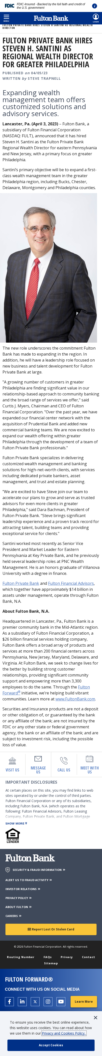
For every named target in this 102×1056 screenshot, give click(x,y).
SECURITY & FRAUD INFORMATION (37, 869)
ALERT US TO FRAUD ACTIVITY (27, 880)
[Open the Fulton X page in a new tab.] (35, 1001)
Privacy (67, 957)
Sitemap (51, 963)
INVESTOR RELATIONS (21, 889)
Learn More (84, 1001)
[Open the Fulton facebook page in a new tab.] (9, 1001)
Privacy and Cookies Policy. (64, 1033)
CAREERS (12, 916)
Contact (88, 957)
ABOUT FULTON (17, 907)
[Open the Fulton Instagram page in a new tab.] (48, 1001)
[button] (6, 18)
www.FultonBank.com (75, 699)
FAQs (48, 957)
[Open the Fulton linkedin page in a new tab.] (22, 1001)
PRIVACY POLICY (17, 898)
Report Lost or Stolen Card (52, 929)
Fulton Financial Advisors (71, 583)
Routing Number (20, 957)
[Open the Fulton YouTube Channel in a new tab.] (60, 1001)
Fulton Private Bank (20, 583)
